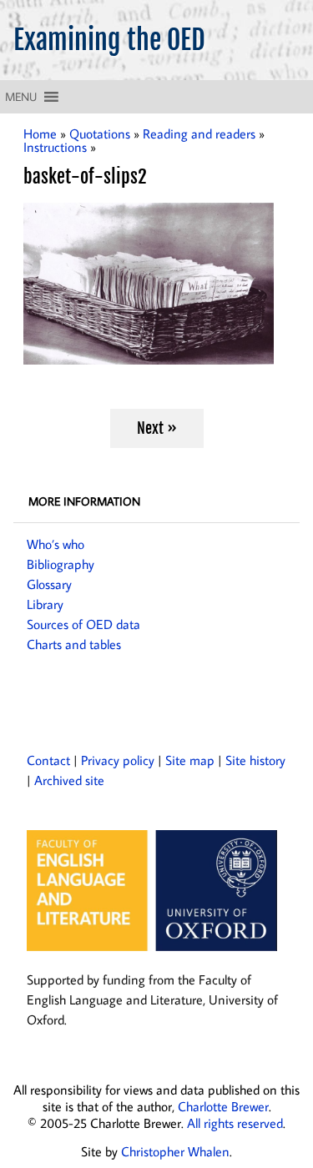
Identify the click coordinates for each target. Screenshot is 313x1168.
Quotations (99, 133)
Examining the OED (109, 40)
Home (40, 133)
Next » (157, 428)
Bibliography (60, 564)
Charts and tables (74, 644)
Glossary (49, 584)
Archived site (69, 780)
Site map (190, 760)
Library (45, 604)
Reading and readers (199, 133)
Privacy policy (117, 760)
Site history (255, 760)
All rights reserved (235, 1123)
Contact (48, 760)
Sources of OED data (83, 624)
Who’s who (55, 544)
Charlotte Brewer (223, 1106)
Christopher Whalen (175, 1151)
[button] (21, 96)
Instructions (55, 146)
